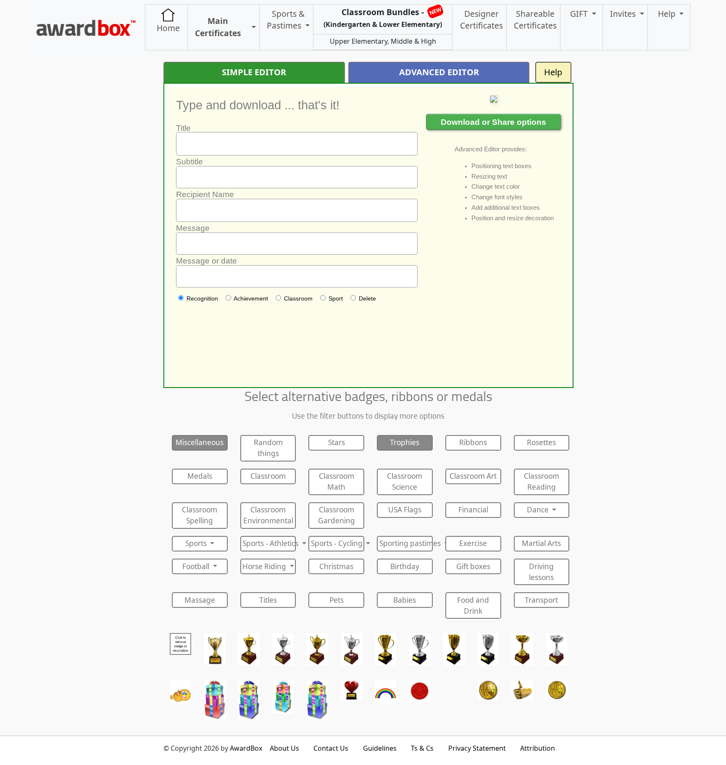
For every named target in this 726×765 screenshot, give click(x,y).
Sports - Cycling (337, 543)
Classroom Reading (541, 481)
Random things (268, 448)
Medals (199, 476)
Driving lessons (541, 572)
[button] (252, 27)
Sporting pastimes (406, 543)
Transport (541, 600)
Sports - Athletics (269, 543)
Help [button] (668, 13)
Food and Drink (473, 605)
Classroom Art (473, 476)
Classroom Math (336, 481)
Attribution (537, 748)
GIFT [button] (580, 13)
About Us (284, 748)
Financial (473, 509)
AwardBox (246, 748)
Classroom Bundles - (383, 17)
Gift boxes (473, 566)
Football (196, 566)
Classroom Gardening (336, 515)
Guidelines (380, 748)
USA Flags (404, 509)
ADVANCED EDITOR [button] (439, 72)
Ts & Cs (422, 748)
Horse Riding (265, 566)
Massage (199, 600)
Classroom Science (404, 481)
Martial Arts (541, 543)
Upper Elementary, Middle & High (383, 41)
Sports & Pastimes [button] (286, 20)
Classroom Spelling (199, 515)
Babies (404, 600)
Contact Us (330, 748)
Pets (336, 600)
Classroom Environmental (268, 515)
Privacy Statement (477, 748)
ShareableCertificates (535, 20)
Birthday (404, 566)
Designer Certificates (481, 20)
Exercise (473, 543)
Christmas (336, 566)
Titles (268, 600)
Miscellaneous (200, 442)
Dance (538, 509)
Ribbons (473, 442)
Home (168, 28)
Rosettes (541, 442)
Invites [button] (624, 13)
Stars (336, 442)
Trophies (404, 442)
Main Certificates (218, 27)
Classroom (268, 476)
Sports (196, 543)
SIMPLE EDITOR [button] (254, 72)
